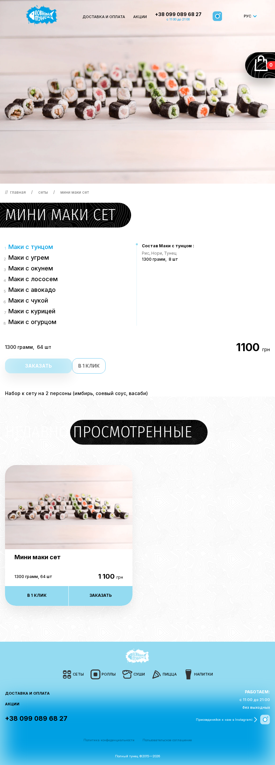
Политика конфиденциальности (109, 740)
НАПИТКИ (203, 674)
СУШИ (139, 674)
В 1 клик (89, 366)
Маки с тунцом (30, 246)
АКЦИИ (140, 17)
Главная (18, 192)
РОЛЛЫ (109, 674)
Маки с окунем (30, 268)
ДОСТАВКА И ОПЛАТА (103, 17)
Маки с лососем (33, 278)
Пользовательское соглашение (167, 740)
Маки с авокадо (32, 289)
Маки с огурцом (32, 321)
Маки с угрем (28, 257)
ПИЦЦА (170, 674)
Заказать (38, 366)
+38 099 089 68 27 (178, 14)
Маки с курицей (31, 311)
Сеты (43, 192)
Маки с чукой (28, 300)
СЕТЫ (78, 674)
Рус (247, 16)
